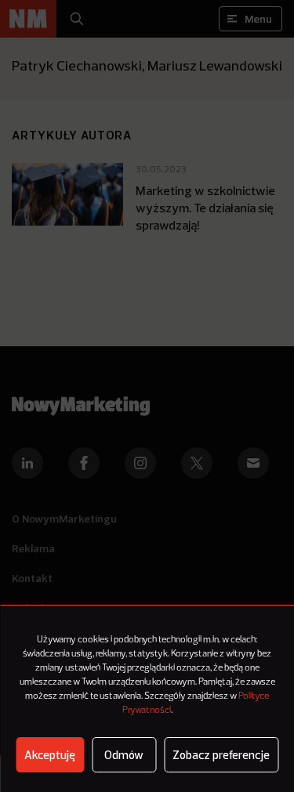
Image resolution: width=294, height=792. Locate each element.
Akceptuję (49, 754)
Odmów (123, 754)
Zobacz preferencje (221, 754)
